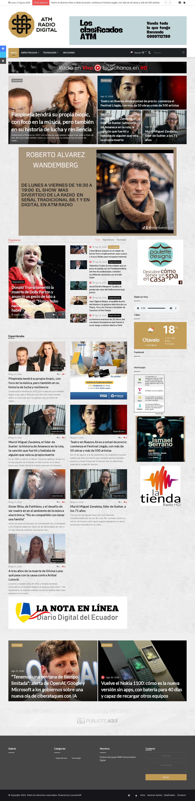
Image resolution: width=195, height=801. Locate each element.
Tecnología (49, 52)
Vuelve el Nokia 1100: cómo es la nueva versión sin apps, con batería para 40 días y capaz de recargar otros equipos (141, 689)
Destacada (17, 80)
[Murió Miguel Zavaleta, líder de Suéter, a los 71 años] (164, 127)
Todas (97, 240)
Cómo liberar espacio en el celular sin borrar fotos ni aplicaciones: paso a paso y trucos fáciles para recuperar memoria (108, 253)
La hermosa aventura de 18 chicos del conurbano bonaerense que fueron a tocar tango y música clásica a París (107, 322)
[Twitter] (3, 55)
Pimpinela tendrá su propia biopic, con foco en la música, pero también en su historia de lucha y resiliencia (52, 121)
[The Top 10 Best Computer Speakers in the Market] (78, 249)
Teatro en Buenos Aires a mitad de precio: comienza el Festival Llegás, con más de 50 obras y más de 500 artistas (98, 446)
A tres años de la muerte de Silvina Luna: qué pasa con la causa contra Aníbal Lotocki (36, 575)
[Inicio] (32, 25)
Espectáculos (29, 52)
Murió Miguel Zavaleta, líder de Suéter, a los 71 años (161, 135)
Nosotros (105, 748)
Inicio (14, 52)
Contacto (150, 748)
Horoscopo (160, 413)
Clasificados (169, 795)
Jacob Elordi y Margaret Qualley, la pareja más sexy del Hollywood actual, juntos (107, 289)
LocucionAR (75, 795)
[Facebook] (3, 49)
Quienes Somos (154, 795)
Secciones (69, 52)
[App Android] (3, 61)
